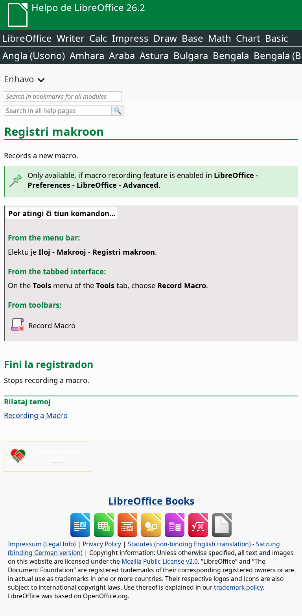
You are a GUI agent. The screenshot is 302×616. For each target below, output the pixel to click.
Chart (248, 37)
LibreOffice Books (151, 500)
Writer (71, 37)
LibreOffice (27, 37)
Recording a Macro (36, 415)
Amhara (87, 55)
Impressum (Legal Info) (42, 544)
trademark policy (238, 587)
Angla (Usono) (33, 55)
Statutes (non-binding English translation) (189, 544)
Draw (165, 37)
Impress (130, 37)
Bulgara (190, 55)
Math (219, 37)
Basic (276, 37)
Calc (98, 37)
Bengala (231, 55)
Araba (122, 55)
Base (192, 37)
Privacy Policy (102, 544)
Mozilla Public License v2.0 (160, 561)
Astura (154, 55)
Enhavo (19, 79)
